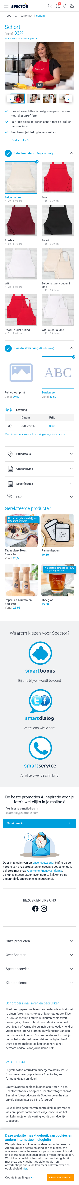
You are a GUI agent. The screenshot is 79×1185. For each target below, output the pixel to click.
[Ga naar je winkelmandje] (72, 5)
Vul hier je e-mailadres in (22, 808)
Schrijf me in (15, 823)
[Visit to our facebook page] (35, 909)
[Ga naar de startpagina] (23, 6)
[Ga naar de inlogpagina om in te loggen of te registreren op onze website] (57, 5)
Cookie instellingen (17, 1177)
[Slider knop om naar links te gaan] (10, 98)
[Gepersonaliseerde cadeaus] (16, 16)
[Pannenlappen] (57, 530)
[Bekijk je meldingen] (64, 5)
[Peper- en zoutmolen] (21, 580)
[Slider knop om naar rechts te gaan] (68, 98)
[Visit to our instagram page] (44, 909)
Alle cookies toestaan (60, 1177)
